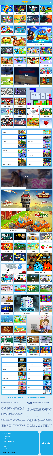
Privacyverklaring (7, 436)
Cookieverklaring (7, 438)
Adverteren (6, 448)
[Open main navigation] (2, 2)
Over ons (6, 443)
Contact (5, 446)
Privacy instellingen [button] (8, 433)
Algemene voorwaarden (9, 441)
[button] (50, 2)
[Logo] (26, 2)
